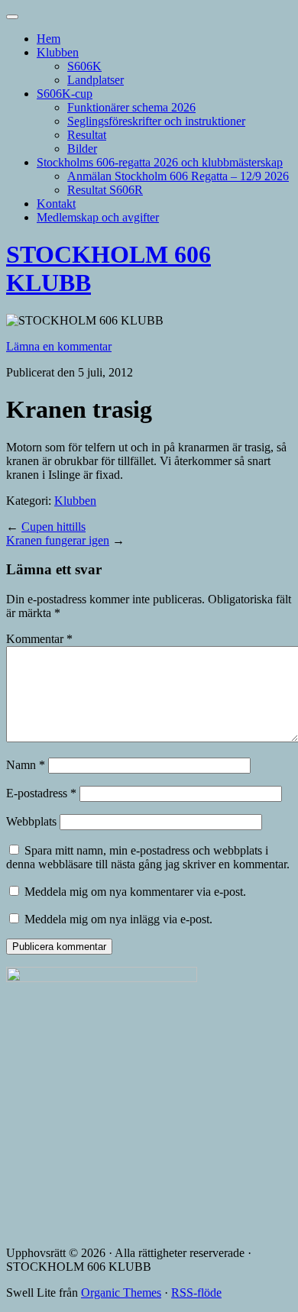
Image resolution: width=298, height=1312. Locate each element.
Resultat (86, 134)
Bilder (82, 148)
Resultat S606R (105, 189)
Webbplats (31, 821)
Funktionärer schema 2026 (131, 107)
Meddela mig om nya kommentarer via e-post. (135, 891)
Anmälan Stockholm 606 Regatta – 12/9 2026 (178, 176)
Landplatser (95, 79)
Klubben (58, 52)
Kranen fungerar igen (57, 540)
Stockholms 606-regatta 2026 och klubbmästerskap (160, 162)
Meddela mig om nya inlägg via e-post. (118, 919)
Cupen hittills (53, 526)
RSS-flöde (196, 1292)
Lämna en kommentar (59, 346)
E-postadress (41, 793)
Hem (48, 38)
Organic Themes (121, 1292)
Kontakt (56, 203)
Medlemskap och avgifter (98, 217)
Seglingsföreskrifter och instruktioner (156, 121)
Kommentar (39, 638)
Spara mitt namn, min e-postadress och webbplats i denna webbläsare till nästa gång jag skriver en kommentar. (148, 857)
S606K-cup (64, 93)
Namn (25, 764)
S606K (84, 66)
